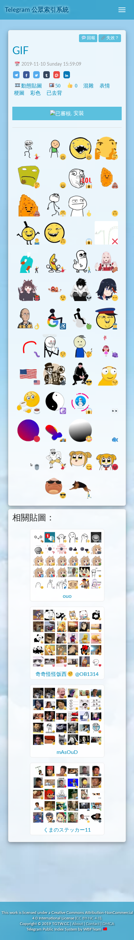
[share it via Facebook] (26, 74)
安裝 (78, 113)
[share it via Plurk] (56, 74)
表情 (105, 85)
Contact (93, 924)
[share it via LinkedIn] (66, 74)
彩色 (35, 93)
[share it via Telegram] (16, 74)
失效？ (112, 38)
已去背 (54, 93)
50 (57, 85)
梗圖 (19, 93)
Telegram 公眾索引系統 (37, 10)
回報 (91, 38)
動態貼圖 (31, 85)
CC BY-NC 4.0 (88, 918)
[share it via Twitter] (36, 74)
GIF (20, 51)
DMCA (108, 924)
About (77, 924)
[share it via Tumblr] (46, 74)
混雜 (88, 85)
